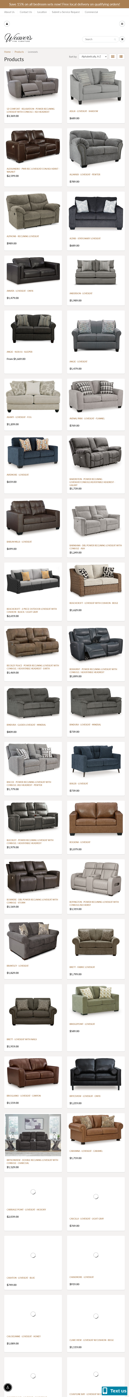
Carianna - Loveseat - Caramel (86, 1151)
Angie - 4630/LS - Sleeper (19, 352)
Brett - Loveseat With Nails (22, 1039)
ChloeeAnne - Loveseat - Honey (24, 1336)
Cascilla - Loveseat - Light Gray (87, 1218)
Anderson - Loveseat (81, 293)
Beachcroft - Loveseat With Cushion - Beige (94, 603)
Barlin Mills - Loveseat (19, 542)
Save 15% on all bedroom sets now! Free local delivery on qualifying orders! (64, 4)
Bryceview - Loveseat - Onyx (85, 1096)
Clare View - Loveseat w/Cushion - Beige (92, 1340)
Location (42, 11)
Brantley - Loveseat (18, 966)
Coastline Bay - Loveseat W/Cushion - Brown (94, 1394)
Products (19, 51)
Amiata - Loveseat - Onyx (20, 291)
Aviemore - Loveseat (18, 475)
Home (7, 51)
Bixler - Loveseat (79, 783)
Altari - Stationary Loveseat (85, 238)
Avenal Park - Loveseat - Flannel (87, 418)
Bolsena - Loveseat (80, 842)
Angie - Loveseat (78, 361)
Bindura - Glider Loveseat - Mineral (26, 725)
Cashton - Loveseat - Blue (21, 1278)
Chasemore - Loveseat (82, 1277)
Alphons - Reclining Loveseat (23, 236)
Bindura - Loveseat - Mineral (85, 724)
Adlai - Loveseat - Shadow (84, 111)
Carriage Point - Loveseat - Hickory (26, 1209)
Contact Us (26, 11)
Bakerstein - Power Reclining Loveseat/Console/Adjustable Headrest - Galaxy (92, 482)
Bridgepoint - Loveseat (82, 1024)
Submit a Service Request (66, 11)
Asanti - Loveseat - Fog (19, 417)
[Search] (115, 39)
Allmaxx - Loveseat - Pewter (85, 174)
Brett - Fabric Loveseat (82, 967)
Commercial (91, 11)
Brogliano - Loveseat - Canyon (24, 1096)
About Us (9, 11)
